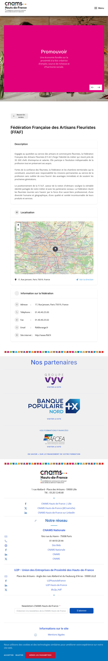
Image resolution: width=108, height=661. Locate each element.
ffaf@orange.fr (41, 327)
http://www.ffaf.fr (43, 335)
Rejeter (19, 655)
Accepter (9, 655)
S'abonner (81, 611)
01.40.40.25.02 (42, 319)
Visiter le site (54, 387)
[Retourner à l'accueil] (16, 8)
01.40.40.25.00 (42, 312)
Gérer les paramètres (40, 655)
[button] (99, 8)
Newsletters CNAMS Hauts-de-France (40, 606)
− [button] (18, 229)
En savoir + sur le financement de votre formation (54, 454)
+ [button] (18, 224)
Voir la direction (86, 279)
